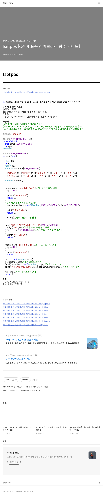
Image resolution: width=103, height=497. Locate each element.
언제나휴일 (7, 491)
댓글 (4, 441)
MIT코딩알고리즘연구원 (17, 359)
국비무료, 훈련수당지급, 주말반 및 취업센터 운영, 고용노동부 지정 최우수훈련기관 (42, 343)
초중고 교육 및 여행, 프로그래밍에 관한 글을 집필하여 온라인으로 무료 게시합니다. (39, 456)
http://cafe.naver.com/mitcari (19, 355)
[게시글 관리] (16, 380)
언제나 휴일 (8, 3)
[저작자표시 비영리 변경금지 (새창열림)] (34, 380)
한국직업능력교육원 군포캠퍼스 (21, 339)
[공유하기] (12, 380)
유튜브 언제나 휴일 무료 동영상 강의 (16, 487)
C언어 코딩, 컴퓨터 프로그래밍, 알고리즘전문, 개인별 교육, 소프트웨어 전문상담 (41, 362)
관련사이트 (7, 482)
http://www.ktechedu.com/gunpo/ (21, 335)
